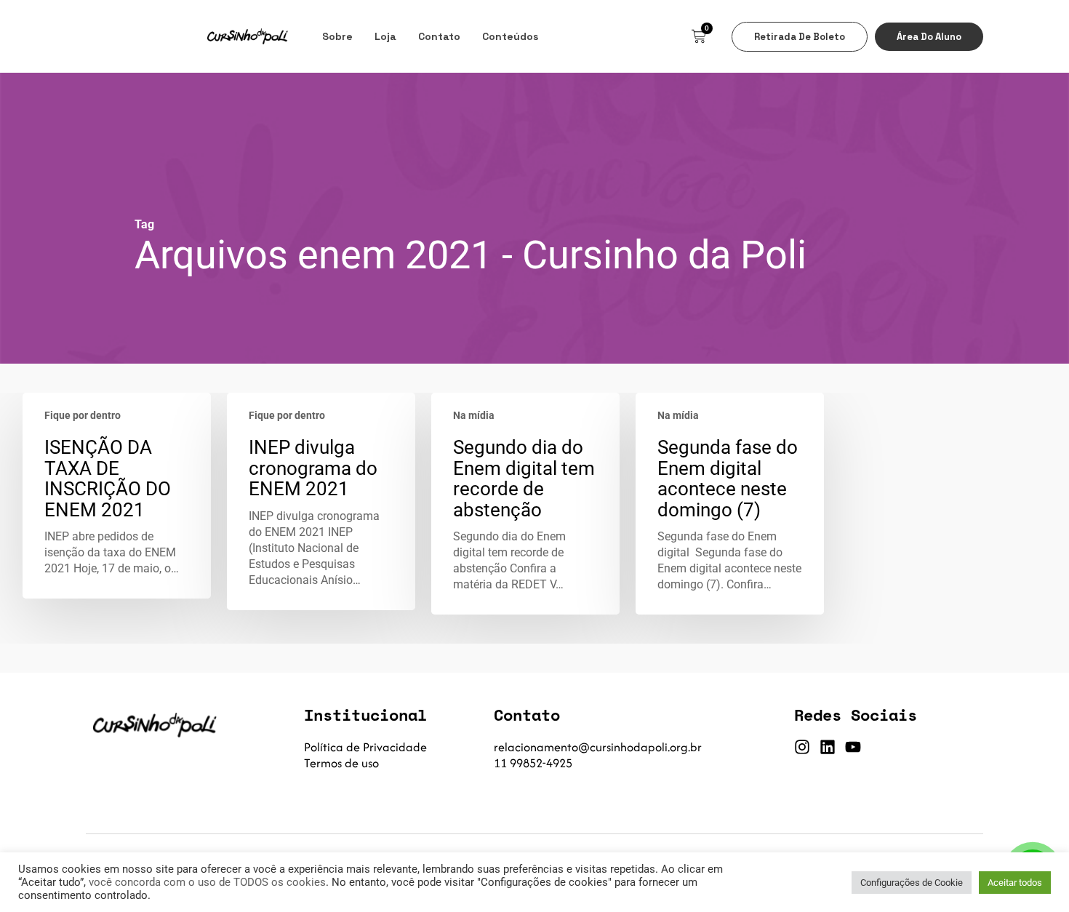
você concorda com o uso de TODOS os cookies (207, 882)
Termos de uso (341, 763)
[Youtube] (853, 747)
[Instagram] (802, 747)
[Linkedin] (828, 747)
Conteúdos (510, 36)
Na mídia (474, 415)
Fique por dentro (82, 415)
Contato (439, 36)
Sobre (337, 36)
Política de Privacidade (365, 747)
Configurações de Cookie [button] (911, 882)
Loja (385, 36)
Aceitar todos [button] (1015, 882)
